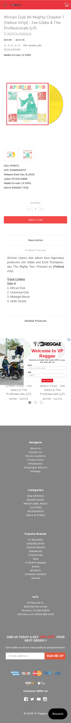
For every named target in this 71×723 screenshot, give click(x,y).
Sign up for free (47, 380)
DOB (29, 372)
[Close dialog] (69, 339)
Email (30, 365)
